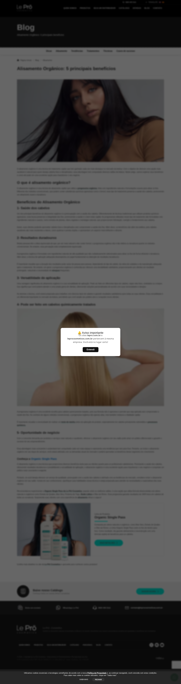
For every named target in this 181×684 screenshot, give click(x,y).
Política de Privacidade (96, 673)
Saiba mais (83, 679)
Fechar (98, 680)
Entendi (90, 349)
